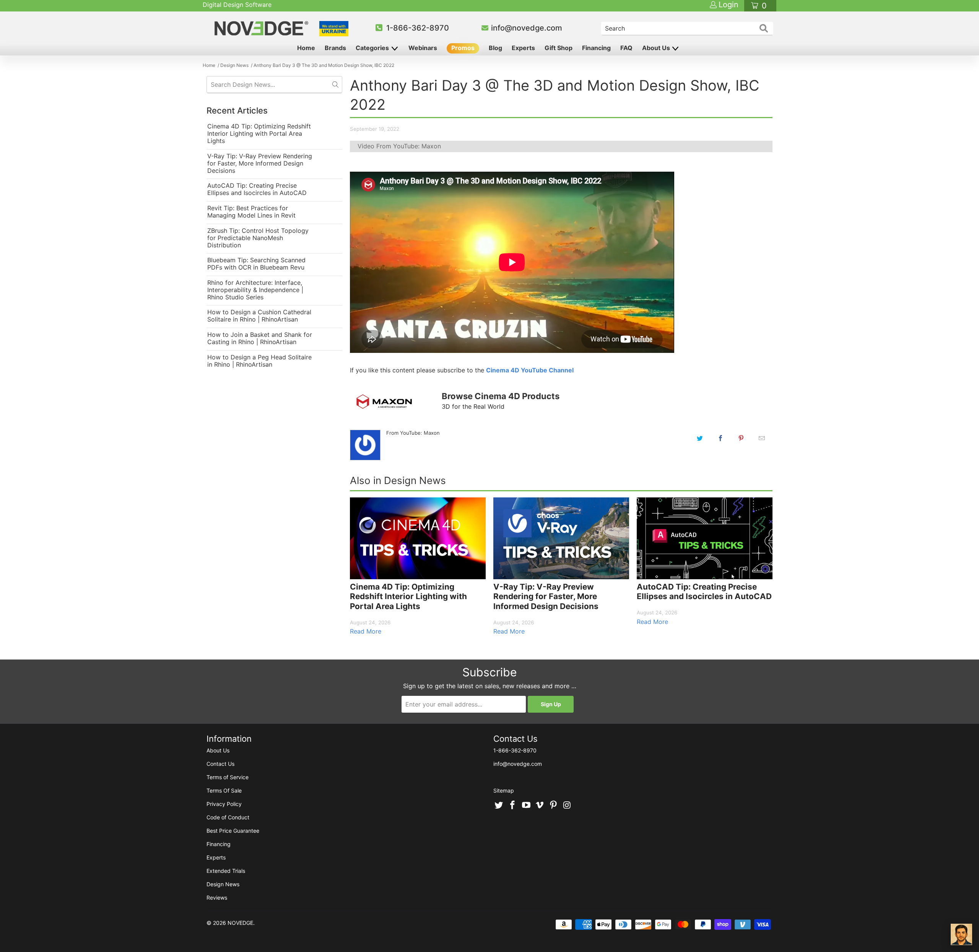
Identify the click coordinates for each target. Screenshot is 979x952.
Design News (223, 884)
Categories (373, 48)
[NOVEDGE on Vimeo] (540, 805)
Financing (596, 48)
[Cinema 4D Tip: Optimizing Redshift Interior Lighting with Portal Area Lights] (418, 538)
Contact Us (220, 763)
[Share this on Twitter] (699, 438)
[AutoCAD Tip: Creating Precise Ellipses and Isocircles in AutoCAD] (704, 538)
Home (306, 48)
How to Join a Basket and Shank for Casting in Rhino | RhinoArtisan (259, 338)
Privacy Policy (224, 804)
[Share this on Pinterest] (741, 438)
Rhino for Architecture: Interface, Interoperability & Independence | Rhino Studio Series (255, 290)
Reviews (217, 897)
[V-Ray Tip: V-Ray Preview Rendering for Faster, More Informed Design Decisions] (561, 538)
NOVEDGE (240, 923)
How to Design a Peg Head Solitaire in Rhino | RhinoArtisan (259, 361)
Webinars (422, 48)
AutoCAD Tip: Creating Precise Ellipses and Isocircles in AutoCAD (257, 189)
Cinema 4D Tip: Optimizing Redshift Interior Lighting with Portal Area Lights (259, 134)
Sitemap (503, 790)
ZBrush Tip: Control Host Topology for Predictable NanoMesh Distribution (258, 238)
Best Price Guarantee (233, 830)
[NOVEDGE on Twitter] (499, 805)
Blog (495, 48)
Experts (523, 48)
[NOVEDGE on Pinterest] (553, 805)
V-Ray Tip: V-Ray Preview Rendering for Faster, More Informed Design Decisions (259, 163)
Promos (463, 48)
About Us (657, 48)
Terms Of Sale (224, 790)
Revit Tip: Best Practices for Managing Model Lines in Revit (251, 212)
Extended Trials (226, 871)
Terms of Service (228, 777)
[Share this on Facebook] (720, 438)
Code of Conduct (228, 817)
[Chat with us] (961, 934)
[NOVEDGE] (262, 28)
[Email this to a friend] (761, 438)
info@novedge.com (526, 27)
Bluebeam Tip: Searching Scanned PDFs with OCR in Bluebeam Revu (256, 264)
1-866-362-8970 (417, 27)
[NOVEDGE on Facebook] (513, 805)
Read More (365, 631)
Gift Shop (558, 48)
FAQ (626, 48)
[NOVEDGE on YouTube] (526, 805)
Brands (335, 48)
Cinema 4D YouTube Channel (530, 370)
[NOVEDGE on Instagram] (567, 805)
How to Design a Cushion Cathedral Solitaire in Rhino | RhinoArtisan (259, 316)
